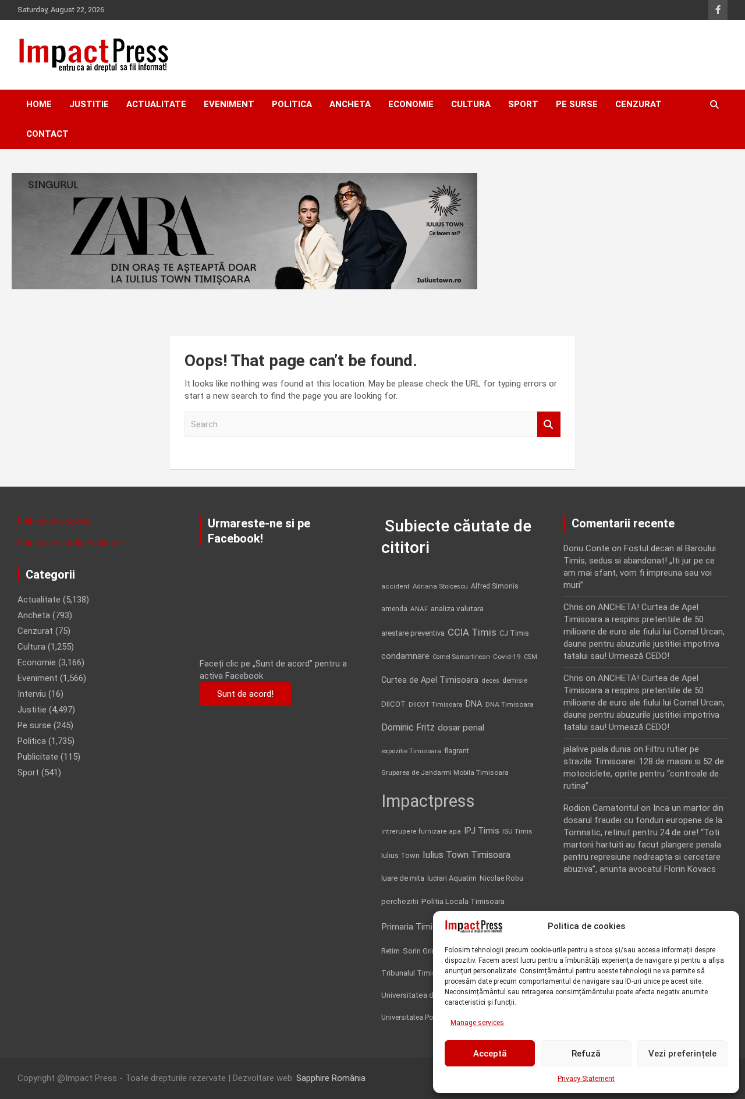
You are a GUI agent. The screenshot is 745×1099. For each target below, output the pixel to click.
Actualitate (156, 104)
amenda (394, 609)
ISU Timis (517, 831)
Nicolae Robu (501, 878)
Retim (390, 950)
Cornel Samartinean (461, 657)
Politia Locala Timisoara (463, 901)
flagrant (456, 751)
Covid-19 (507, 657)
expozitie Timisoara (411, 751)
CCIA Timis (472, 632)
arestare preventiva (413, 633)
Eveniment (229, 104)
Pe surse (577, 104)
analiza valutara (457, 608)
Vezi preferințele (682, 1053)
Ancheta (350, 104)
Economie (411, 104)
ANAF (419, 609)
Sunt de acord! (245, 694)
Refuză (586, 1053)
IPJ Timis (481, 830)
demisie (514, 680)
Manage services (477, 1023)
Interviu (31, 694)
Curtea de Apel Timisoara (429, 680)
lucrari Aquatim (452, 878)
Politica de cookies (53, 521)
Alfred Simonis (495, 586)
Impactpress (428, 801)
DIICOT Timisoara (436, 704)
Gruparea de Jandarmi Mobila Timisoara (445, 772)
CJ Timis (514, 633)
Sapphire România (331, 1078)
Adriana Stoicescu (440, 586)
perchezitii (399, 901)
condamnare (405, 656)
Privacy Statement (586, 1079)
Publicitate (37, 756)
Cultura (471, 104)
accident (395, 586)
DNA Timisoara (509, 704)
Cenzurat (638, 104)
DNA (474, 704)
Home (39, 104)
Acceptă (490, 1053)
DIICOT (393, 704)
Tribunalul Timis (408, 973)
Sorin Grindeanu (430, 950)
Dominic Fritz (408, 727)
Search (548, 425)
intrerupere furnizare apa (421, 831)
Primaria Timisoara (418, 926)
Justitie (89, 104)
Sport (523, 104)
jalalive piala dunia (597, 749)
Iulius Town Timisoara (466, 854)
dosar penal (461, 727)
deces (490, 681)
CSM (530, 657)
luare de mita (402, 878)
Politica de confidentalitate (69, 543)
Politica (292, 104)
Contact (47, 134)
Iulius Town (400, 855)
